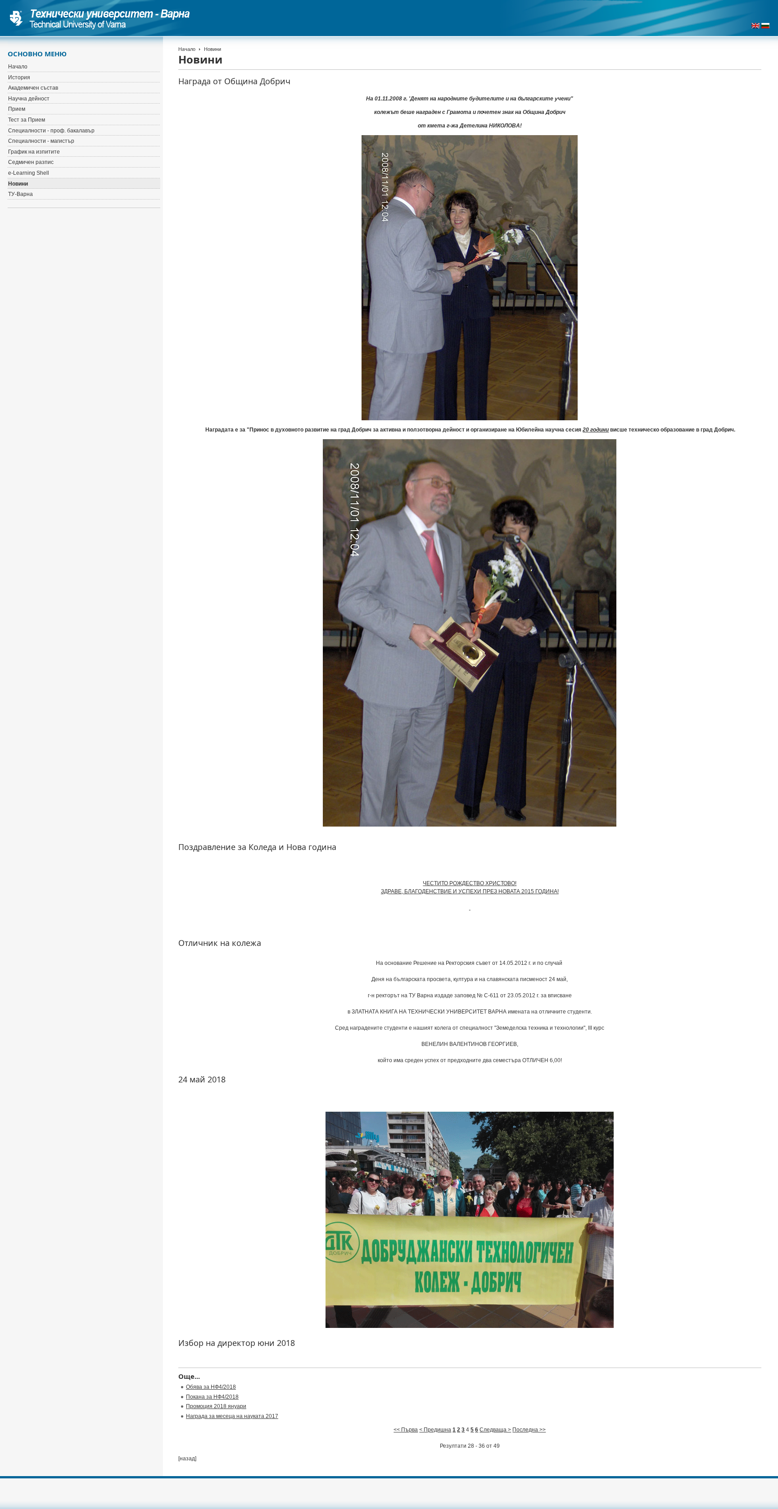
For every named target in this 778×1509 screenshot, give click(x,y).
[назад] (187, 1458)
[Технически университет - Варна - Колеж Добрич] (100, 18)
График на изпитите (34, 152)
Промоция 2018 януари (216, 1406)
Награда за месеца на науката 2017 (232, 1416)
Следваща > (495, 1430)
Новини (18, 184)
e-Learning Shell (28, 173)
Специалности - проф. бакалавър (51, 130)
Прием (16, 109)
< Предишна (435, 1430)
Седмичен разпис (31, 162)
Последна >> (529, 1430)
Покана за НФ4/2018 (212, 1397)
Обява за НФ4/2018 (211, 1387)
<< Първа (406, 1430)
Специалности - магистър (41, 141)
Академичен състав (33, 88)
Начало (186, 49)
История (19, 77)
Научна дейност (29, 98)
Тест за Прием (26, 120)
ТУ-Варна (20, 194)
